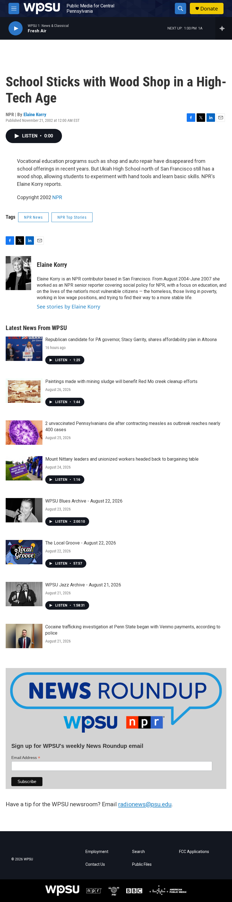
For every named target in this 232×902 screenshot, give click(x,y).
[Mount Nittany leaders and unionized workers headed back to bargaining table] (24, 468)
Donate (209, 9)
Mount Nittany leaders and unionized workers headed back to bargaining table (122, 459)
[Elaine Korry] (18, 273)
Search (138, 852)
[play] (15, 28)
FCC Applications (194, 852)
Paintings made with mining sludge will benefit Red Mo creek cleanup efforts (121, 381)
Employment (96, 852)
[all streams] (223, 28)
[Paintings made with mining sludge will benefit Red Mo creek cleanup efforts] (24, 390)
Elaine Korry (34, 114)
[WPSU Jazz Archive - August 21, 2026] (24, 594)
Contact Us (95, 864)
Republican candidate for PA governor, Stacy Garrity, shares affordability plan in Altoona (131, 339)
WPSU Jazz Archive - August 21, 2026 (83, 585)
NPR (57, 197)
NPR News (33, 217)
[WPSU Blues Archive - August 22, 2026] (24, 510)
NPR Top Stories (72, 217)
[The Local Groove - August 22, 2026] (24, 552)
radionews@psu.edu (144, 804)
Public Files (142, 864)
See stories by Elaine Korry (68, 306)
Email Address (25, 757)
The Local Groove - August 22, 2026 (80, 543)
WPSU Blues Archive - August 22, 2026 (84, 501)
